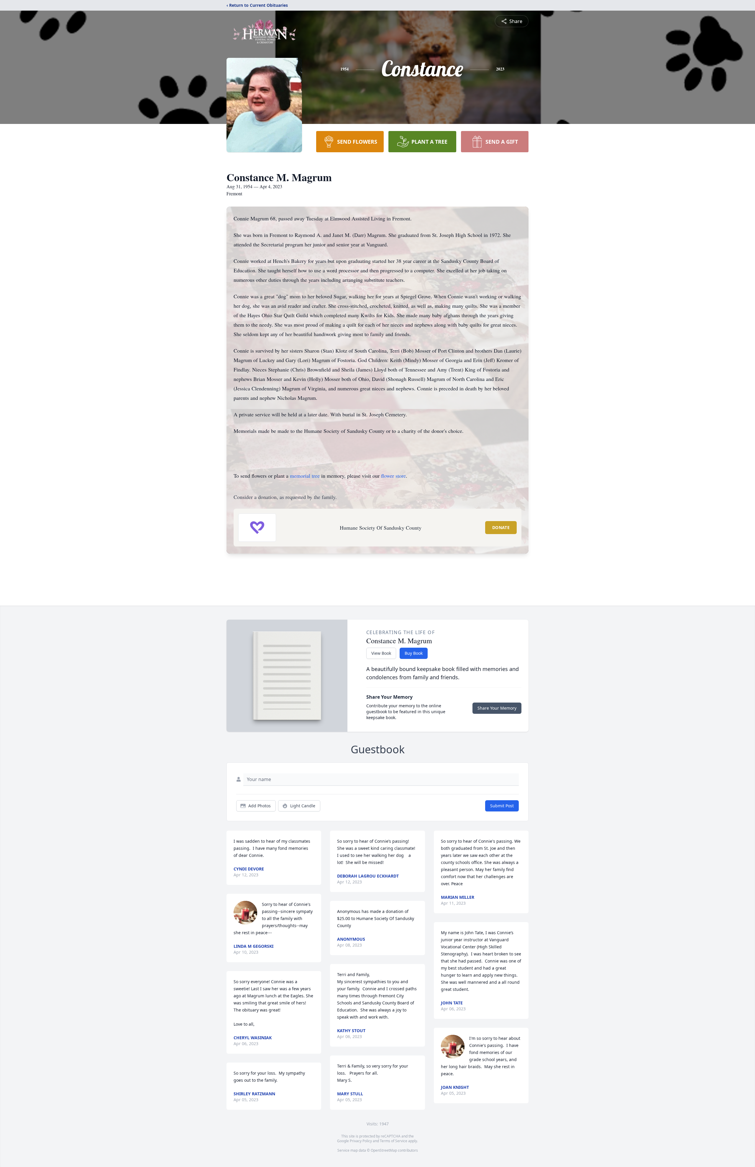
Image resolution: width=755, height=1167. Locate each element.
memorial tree (305, 475)
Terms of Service (393, 1140)
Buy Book (414, 653)
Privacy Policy (361, 1140)
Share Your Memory (496, 708)
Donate (501, 527)
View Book (381, 653)
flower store (393, 475)
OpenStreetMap (384, 1150)
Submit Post (502, 805)
